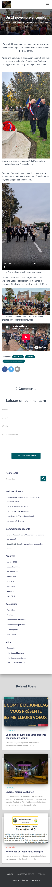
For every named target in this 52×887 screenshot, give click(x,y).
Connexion (11, 648)
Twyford (36, 880)
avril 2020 (11, 586)
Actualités (18, 356)
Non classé (11, 634)
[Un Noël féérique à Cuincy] (26, 768)
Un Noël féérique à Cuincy (17, 506)
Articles (30, 356)
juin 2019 (10, 591)
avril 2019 (11, 596)
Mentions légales (20, 880)
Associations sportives (16, 625)
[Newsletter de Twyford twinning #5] (26, 828)
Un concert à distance (15, 521)
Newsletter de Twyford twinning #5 (20, 516)
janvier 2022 (12, 562)
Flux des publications (15, 653)
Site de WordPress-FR (16, 663)
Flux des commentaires (16, 658)
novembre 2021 (13, 572)
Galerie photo (12, 629)
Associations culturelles (13, 361)
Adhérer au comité (26, 874)
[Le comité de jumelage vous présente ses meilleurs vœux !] (26, 711)
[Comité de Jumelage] (7, 4)
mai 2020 (10, 582)
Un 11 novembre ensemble (18, 511)
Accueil (10, 874)
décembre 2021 (13, 567)
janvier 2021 (12, 577)
